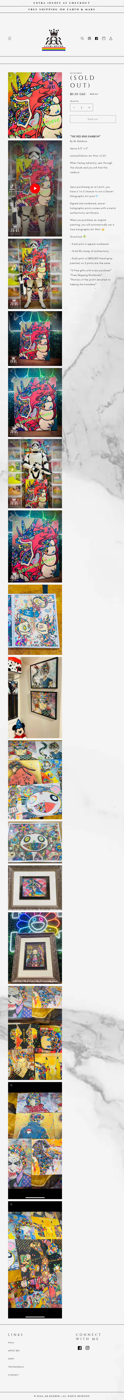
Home (11, 1342)
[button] (9, 38)
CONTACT (13, 1375)
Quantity (74, 101)
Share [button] (77, 322)
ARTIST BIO (14, 1350)
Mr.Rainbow (52, 1396)
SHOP (11, 1358)
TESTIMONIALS (16, 1366)
